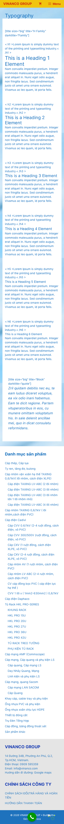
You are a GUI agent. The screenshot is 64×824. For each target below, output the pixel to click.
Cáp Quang (15, 693)
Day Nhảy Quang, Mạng (23, 670)
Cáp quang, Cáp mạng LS (24, 665)
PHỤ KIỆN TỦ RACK (21, 648)
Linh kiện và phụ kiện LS (24, 676)
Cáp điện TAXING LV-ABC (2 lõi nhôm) (33, 484)
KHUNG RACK (17, 610)
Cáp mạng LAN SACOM (23, 687)
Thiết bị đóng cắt (16, 715)
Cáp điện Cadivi (15, 520)
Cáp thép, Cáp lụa (17, 463)
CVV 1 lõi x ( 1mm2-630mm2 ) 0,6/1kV (33, 593)
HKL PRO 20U (17, 621)
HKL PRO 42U (17, 637)
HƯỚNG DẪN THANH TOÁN (23, 803)
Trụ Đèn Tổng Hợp (17, 720)
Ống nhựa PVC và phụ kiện (22, 704)
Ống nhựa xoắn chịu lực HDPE (24, 709)
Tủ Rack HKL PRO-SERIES (22, 604)
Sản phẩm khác (15, 731)
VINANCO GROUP (17, 4)
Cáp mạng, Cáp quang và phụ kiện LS (29, 659)
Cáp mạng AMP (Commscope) (25, 654)
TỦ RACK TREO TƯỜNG (23, 643)
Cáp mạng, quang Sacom (21, 682)
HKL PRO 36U (17, 632)
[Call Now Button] (31, 817)
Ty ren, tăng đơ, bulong (20, 468)
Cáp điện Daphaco (17, 598)
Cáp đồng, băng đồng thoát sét (25, 726)
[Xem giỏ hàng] (40, 4)
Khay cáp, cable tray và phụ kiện (26, 698)
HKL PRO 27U (17, 626)
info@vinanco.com (26, 768)
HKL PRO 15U (17, 615)
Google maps (43, 772)
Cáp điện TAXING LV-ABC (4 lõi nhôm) (33, 504)
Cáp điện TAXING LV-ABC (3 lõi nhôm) (33, 489)
